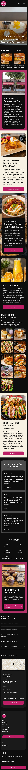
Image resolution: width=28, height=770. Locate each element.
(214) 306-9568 (7, 689)
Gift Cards (5, 729)
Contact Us (5, 731)
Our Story (5, 725)
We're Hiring (5, 727)
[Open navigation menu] (23, 3)
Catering (4, 722)
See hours (21, 698)
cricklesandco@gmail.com (10, 693)
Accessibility (5, 745)
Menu (19, 3)
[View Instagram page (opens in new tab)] (6, 753)
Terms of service (6, 743)
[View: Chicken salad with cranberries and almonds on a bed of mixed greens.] (7, 385)
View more (6, 483)
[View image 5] (7, 360)
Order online (13, 703)
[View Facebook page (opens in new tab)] (3, 753)
